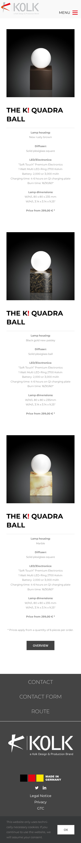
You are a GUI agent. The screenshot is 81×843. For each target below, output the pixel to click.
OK (66, 830)
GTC (40, 808)
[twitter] (36, 787)
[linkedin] (44, 787)
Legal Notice (40, 796)
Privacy (40, 802)
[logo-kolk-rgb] (20, 4)
